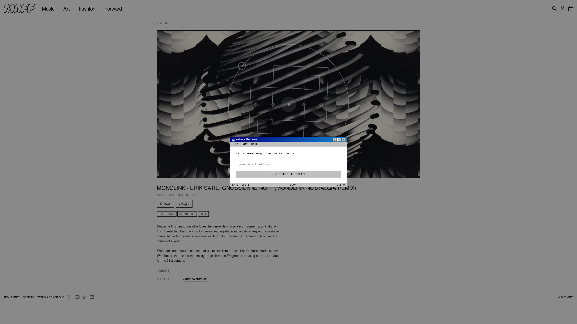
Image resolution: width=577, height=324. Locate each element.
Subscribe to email (288, 174)
